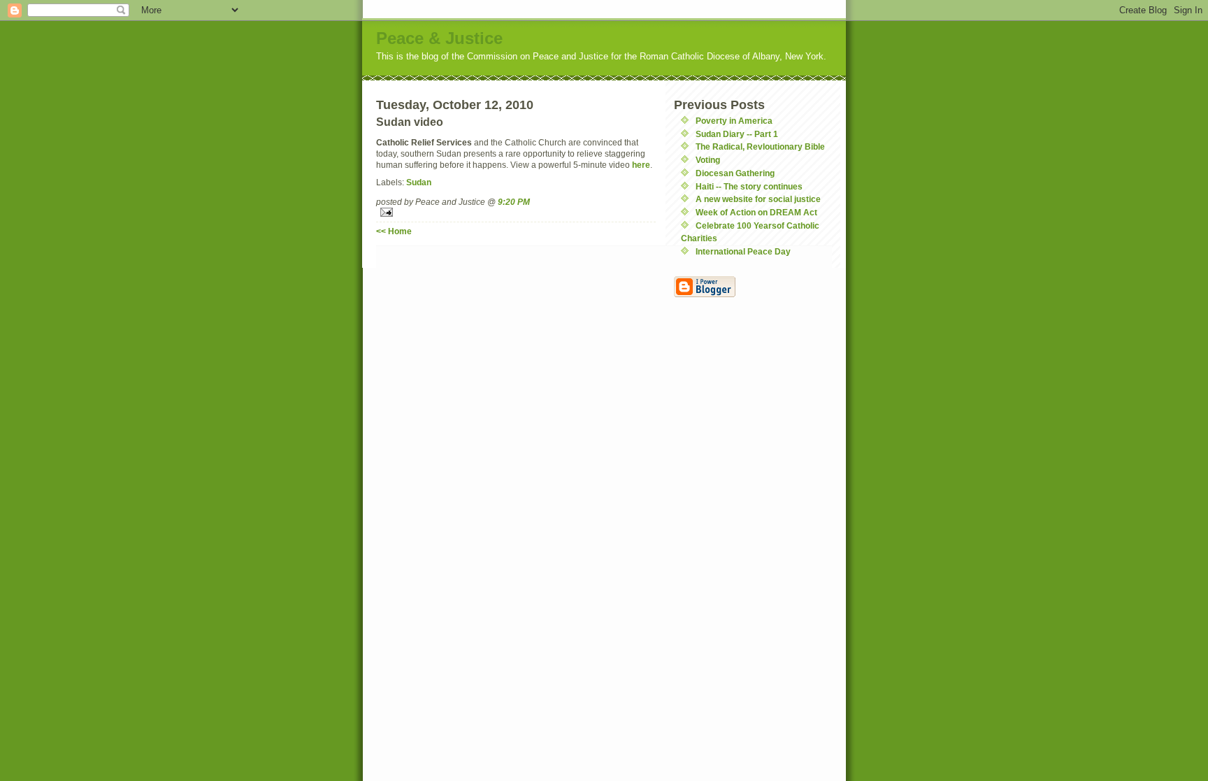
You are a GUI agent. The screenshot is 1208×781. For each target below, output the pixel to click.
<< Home (394, 231)
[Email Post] (516, 212)
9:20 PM (514, 201)
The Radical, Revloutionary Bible (760, 146)
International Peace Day (743, 251)
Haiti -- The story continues (749, 186)
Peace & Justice (439, 38)
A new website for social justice (758, 198)
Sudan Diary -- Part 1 (737, 133)
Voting (708, 159)
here (641, 164)
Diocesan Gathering (735, 173)
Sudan (418, 182)
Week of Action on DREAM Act (756, 212)
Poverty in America (734, 120)
